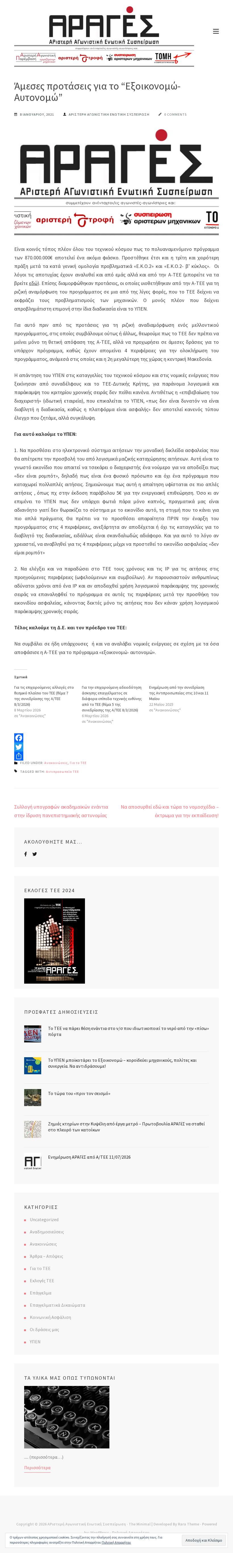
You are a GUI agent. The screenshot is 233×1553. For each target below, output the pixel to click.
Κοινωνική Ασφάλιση (50, 1317)
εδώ (33, 283)
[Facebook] (116, 737)
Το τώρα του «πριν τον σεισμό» (79, 1093)
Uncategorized (44, 1219)
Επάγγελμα (40, 1293)
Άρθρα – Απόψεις (46, 1256)
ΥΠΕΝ (35, 1341)
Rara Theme (188, 1524)
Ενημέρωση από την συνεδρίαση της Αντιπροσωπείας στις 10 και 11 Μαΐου (179, 693)
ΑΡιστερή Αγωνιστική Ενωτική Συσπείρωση (86, 1524)
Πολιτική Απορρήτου (116, 1542)
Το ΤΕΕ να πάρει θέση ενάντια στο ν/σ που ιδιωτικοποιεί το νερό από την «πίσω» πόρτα (128, 1031)
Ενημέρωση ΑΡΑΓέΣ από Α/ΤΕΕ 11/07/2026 (89, 1157)
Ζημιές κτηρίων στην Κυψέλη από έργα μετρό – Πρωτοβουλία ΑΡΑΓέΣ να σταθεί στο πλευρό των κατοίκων (126, 1127)
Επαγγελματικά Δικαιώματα (57, 1305)
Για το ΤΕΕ (78, 763)
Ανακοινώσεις (56, 763)
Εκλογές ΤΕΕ (42, 1280)
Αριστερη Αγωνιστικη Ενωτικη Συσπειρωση (109, 114)
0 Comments (175, 114)
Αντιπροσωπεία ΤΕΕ (62, 771)
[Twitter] (116, 746)
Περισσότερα (37, 1467)
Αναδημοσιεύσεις (47, 1232)
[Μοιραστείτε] (116, 756)
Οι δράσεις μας (44, 1329)
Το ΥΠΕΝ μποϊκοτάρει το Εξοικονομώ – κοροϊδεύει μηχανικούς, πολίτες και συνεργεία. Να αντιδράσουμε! (122, 1063)
